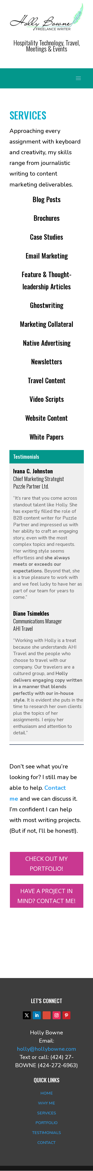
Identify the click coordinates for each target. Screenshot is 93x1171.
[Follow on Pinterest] (66, 1015)
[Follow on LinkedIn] (37, 1015)
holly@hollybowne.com (46, 1049)
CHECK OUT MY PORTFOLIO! (46, 863)
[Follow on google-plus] (47, 1015)
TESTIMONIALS (46, 1132)
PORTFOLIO (46, 1123)
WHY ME (46, 1103)
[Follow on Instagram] (57, 1015)
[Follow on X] (27, 1015)
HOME (46, 1093)
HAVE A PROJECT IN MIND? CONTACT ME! (46, 896)
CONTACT (46, 1142)
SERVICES (46, 1113)
